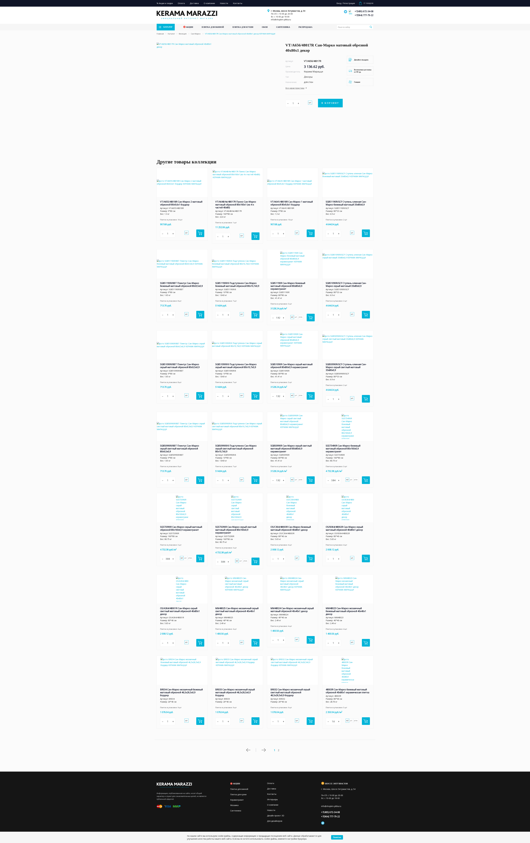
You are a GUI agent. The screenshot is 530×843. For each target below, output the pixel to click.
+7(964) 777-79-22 (364, 15)
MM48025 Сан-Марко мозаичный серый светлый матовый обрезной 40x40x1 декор (237, 611)
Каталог (171, 33)
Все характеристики (294, 88)
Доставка (271, 788)
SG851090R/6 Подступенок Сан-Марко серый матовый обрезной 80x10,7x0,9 (236, 366)
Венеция (183, 33)
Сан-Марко (196, 33)
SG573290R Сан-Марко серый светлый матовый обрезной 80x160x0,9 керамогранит (235, 529)
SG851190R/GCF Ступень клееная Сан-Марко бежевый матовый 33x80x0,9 (346, 203)
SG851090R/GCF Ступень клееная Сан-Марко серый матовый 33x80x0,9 (346, 284)
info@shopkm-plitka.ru (281, 19)
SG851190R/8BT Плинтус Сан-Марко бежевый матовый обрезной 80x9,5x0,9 (181, 284)
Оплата (270, 783)
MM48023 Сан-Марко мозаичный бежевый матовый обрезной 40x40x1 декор (346, 611)
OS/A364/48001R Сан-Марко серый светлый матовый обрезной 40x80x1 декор (180, 611)
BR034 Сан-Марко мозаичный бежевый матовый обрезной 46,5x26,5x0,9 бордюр (181, 692)
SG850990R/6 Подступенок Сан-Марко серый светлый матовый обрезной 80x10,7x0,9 (236, 448)
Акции (236, 784)
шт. (310, 102)
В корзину (330, 103)
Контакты (271, 794)
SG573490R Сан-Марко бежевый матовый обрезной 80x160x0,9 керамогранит (343, 448)
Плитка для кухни (238, 794)
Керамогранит (237, 800)
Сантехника (235, 810)
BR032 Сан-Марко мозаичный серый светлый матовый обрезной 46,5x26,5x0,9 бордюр (290, 692)
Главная (160, 33)
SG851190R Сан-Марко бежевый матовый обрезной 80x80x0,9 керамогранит (288, 286)
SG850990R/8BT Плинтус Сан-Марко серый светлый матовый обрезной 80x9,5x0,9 (179, 448)
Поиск (371, 27)
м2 (292, 317)
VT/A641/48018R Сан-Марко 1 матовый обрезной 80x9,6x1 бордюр (292, 203)
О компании (272, 804)
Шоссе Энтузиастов (336, 784)
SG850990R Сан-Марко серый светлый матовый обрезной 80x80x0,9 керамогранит (291, 448)
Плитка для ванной (239, 789)
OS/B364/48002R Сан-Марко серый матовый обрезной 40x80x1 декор (344, 528)
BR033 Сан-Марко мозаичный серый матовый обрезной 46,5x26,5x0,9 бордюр (235, 692)
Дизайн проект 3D (275, 815)
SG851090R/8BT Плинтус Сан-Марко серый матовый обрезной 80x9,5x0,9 (180, 366)
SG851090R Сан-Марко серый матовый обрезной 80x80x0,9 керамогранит (291, 366)
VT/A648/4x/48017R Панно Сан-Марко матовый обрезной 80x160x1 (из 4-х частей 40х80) (235, 204)
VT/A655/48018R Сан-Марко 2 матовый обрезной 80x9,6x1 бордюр (181, 203)
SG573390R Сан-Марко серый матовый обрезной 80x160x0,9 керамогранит (181, 528)
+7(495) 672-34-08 (364, 11)
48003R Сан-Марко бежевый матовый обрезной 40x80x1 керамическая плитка (347, 691)
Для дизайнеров (274, 821)
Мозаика (234, 805)
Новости (271, 810)
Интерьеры (272, 799)
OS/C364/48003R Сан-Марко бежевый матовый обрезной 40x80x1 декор (291, 528)
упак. (301, 317)
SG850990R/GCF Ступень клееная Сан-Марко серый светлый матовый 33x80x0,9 (346, 367)
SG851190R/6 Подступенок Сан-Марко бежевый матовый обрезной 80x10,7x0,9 (237, 284)
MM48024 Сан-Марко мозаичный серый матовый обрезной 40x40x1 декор (292, 610)
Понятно (337, 837)
